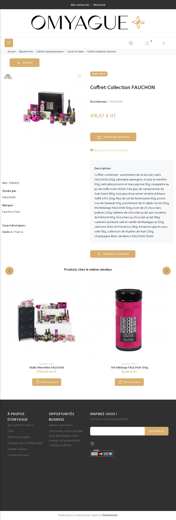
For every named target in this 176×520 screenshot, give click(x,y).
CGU (11, 431)
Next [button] (166, 271)
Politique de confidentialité (25, 443)
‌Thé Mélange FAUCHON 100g (129, 367)
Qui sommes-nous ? (20, 425)
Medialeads (110, 515)
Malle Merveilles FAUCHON (46, 367)
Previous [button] (9, 271)
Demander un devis (116, 137)
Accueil (11, 52)
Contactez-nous (18, 455)
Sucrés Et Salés (75, 52)
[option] (8, 78)
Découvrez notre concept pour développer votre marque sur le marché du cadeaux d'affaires (66, 438)
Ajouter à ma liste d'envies (110, 150)
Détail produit (49, 382)
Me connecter (80, 5)
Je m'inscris (156, 431)
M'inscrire (99, 5)
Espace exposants (61, 425)
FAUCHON (8, 197)
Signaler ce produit (116, 254)
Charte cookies (17, 449)
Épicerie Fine (26, 52)
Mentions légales (19, 437)
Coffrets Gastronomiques (50, 52)
